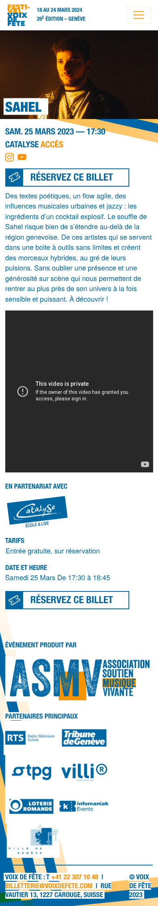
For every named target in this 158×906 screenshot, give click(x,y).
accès (52, 144)
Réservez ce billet (71, 177)
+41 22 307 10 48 (74, 877)
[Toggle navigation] (138, 15)
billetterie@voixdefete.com (48, 886)
